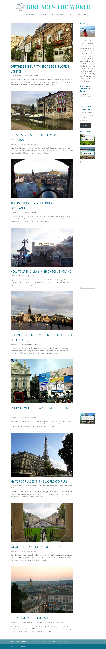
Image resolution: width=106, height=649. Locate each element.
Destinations (30, 15)
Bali (37, 486)
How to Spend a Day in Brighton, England (41, 271)
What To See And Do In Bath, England (37, 547)
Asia (30, 486)
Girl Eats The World (57, 15)
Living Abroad (43, 15)
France (44, 486)
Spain (53, 622)
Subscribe (85, 125)
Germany (34, 622)
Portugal (61, 486)
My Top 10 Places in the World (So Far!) (39, 481)
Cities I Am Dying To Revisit (29, 618)
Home (22, 15)
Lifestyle (71, 15)
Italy (38, 622)
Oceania (56, 486)
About (80, 15)
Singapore (66, 486)
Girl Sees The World (17, 76)
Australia (33, 486)
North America (50, 486)
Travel (34, 76)
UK (37, 76)
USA (14, 488)
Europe (30, 76)
